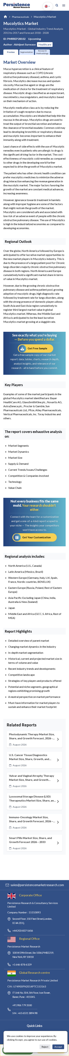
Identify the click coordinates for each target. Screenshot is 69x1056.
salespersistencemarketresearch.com (37, 885)
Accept (58, 1046)
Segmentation (26, 52)
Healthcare (44, 44)
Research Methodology (42, 52)
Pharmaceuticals (20, 16)
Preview (11, 52)
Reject (45, 1046)
